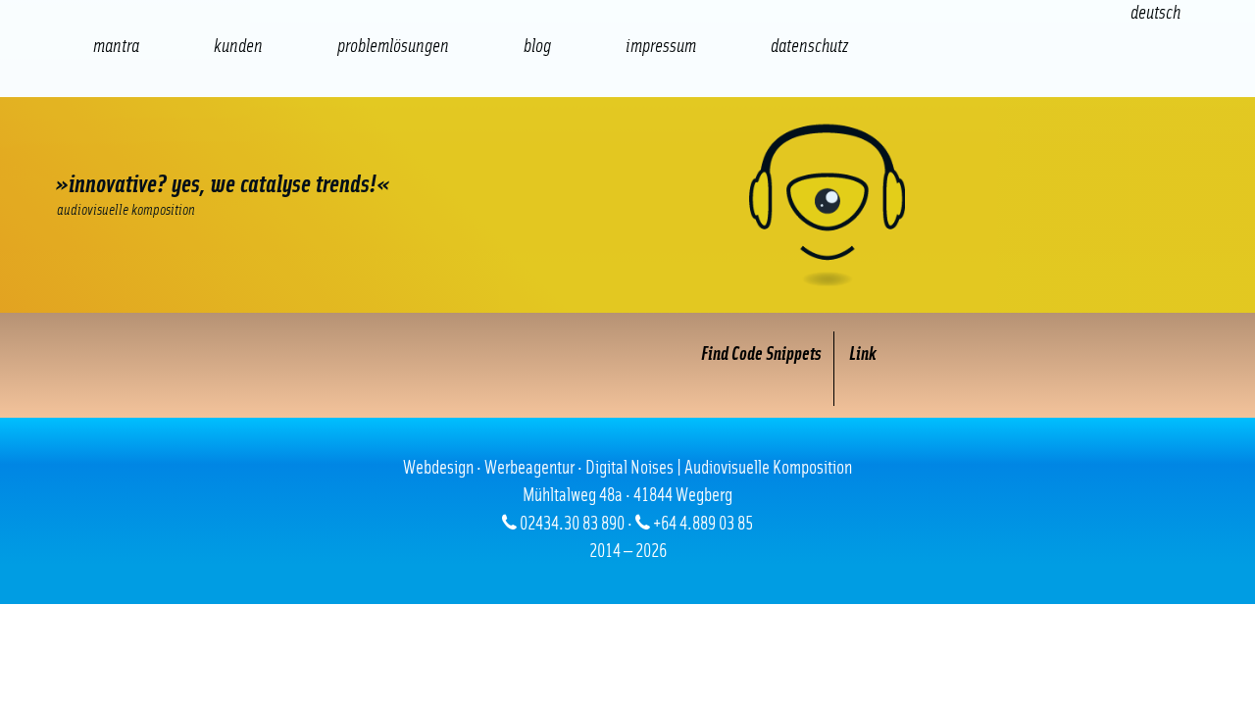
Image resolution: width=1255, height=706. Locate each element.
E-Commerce (195, 147)
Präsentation (475, 147)
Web (103, 147)
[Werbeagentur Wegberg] (627, 205)
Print (568, 147)
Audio (382, 147)
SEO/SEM (289, 147)
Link (862, 354)
